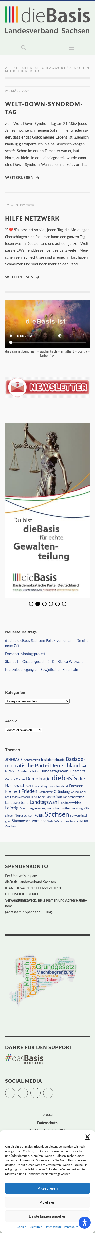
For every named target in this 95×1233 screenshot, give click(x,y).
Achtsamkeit (32, 759)
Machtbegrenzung (33, 808)
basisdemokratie (53, 760)
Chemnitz (77, 771)
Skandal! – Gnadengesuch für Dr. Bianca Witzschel (44, 662)
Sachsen (57, 814)
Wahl (50, 821)
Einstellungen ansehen (47, 1216)
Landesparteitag (73, 797)
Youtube (71, 821)
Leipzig (11, 808)
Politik (39, 815)
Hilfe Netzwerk (32, 219)
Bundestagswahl (54, 771)
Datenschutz (53, 1226)
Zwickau (10, 826)
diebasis (64, 778)
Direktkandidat (58, 786)
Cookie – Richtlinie (29, 1226)
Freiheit (12, 791)
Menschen (54, 808)
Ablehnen (47, 1202)
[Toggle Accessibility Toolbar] (84, 1222)
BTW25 (10, 771)
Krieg (41, 797)
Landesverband (17, 803)
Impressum (71, 1226)
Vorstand (39, 821)
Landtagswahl (44, 802)
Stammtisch (21, 821)
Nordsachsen (24, 815)
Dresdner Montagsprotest (25, 654)
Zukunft (82, 821)
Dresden (76, 786)
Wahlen (59, 821)
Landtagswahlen (70, 802)
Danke (20, 779)
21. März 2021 (17, 90)
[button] (87, 1136)
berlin (84, 766)
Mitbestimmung (72, 808)
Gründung (62, 792)
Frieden (29, 791)
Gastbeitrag (46, 792)
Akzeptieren (48, 1188)
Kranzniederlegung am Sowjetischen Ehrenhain (41, 670)
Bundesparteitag (28, 771)
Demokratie (38, 779)
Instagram (40, 1090)
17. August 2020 (19, 205)
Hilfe (34, 797)
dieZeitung (40, 786)
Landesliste (54, 797)
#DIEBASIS (14, 760)
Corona (10, 779)
